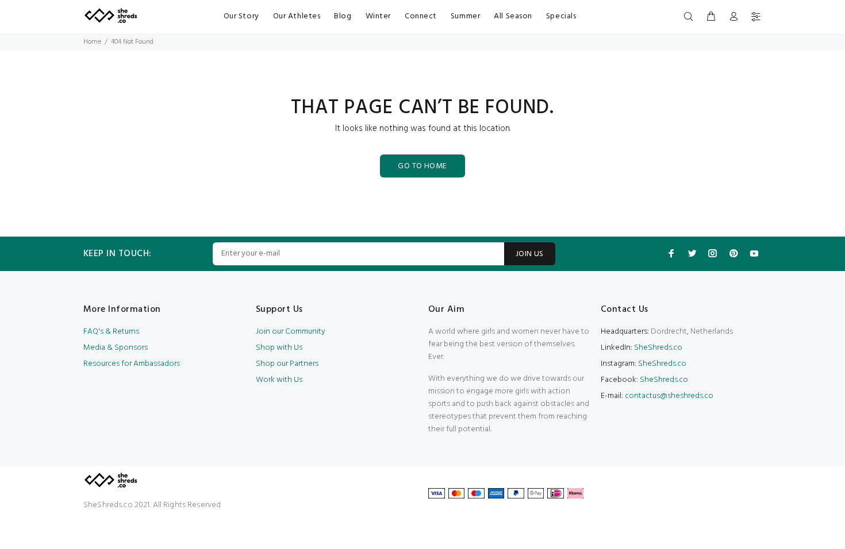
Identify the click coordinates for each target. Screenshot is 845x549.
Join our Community (290, 331)
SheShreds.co (657, 347)
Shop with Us (279, 347)
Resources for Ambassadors (131, 363)
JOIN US (530, 254)
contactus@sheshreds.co (669, 396)
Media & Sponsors (115, 347)
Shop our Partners (287, 363)
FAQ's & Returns (111, 331)
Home (92, 42)
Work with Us (279, 379)
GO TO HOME (422, 166)
